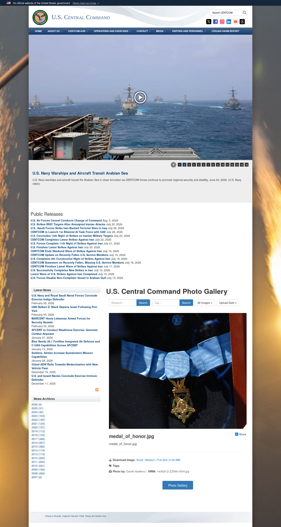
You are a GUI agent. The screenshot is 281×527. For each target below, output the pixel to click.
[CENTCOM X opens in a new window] (209, 21)
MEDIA (160, 31)
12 (232, 164)
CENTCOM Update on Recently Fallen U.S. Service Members (69, 255)
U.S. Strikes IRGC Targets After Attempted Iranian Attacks (68, 224)
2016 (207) (38, 442)
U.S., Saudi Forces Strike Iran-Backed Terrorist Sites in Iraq (69, 228)
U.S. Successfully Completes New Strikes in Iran (62, 270)
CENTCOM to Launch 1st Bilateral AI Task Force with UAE (68, 232)
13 (237, 164)
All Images (204, 303)
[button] (86, 3)
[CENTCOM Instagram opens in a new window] (222, 21)
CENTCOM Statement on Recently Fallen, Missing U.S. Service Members (77, 262)
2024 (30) (37, 412)
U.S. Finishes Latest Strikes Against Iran (57, 247)
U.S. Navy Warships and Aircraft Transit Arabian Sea (80, 173)
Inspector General (70, 516)
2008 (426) (38, 473)
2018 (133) (38, 435)
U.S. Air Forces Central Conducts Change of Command (66, 220)
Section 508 (100, 516)
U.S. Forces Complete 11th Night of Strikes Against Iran (67, 243)
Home (38, 31)
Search (143, 303)
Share (242, 434)
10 (223, 164)
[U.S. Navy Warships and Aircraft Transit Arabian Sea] (140, 97)
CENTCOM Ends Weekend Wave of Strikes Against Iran (66, 251)
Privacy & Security (53, 516)
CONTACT (142, 31)
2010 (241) (38, 465)
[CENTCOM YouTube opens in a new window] (235, 21)
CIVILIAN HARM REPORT (225, 31)
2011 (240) (38, 462)
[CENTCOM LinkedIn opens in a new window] (229, 21)
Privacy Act (90, 516)
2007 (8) (37, 477)
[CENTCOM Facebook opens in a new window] (215, 21)
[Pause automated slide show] (173, 164)
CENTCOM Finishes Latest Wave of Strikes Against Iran (67, 266)
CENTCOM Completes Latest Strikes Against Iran (62, 239)
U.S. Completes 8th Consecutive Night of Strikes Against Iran (70, 259)
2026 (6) (37, 404)
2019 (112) (38, 431)
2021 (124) (38, 423)
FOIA (81, 516)
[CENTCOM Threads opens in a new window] (242, 21)
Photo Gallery (178, 485)
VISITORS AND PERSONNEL (187, 31)
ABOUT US (54, 31)
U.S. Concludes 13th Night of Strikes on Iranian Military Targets (72, 236)
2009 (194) (38, 469)
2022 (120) (38, 420)
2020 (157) (38, 427)
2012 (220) (38, 458)
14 (242, 164)
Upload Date (227, 303)
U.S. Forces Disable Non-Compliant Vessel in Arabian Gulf (68, 278)
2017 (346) (38, 439)
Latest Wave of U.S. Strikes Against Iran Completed (64, 274)
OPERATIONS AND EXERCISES (111, 31)
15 (246, 164)
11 (227, 164)
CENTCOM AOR (76, 31)
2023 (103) (38, 416)
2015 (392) (38, 446)
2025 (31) (37, 408)
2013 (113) (38, 454)
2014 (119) (38, 450)
